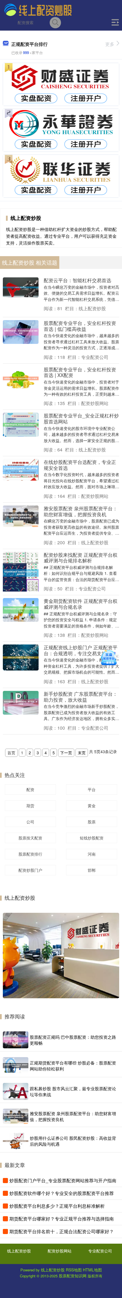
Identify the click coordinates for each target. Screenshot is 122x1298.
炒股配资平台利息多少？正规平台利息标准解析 (57, 1206)
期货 (30, 805)
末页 (82, 752)
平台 (92, 789)
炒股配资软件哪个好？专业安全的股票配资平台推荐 (61, 1193)
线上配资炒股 (19, 1251)
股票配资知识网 (73, 1275)
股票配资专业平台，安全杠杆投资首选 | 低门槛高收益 (80, 325)
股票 (92, 821)
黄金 (92, 805)
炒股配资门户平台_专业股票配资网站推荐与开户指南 (62, 1180)
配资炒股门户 (30, 870)
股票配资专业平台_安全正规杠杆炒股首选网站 (81, 418)
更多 (109, 44)
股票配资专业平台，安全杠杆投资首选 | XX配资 (80, 372)
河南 (92, 854)
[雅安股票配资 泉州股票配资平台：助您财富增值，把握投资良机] (15, 1116)
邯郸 (92, 870)
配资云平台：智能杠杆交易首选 (77, 280)
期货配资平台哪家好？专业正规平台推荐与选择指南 (61, 1218)
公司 (30, 821)
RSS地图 (74, 1270)
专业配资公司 (100, 1251)
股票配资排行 (30, 854)
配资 (30, 789)
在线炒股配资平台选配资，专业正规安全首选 (80, 464)
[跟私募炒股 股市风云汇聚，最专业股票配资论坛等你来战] (15, 1091)
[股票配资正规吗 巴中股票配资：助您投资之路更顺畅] (15, 1039)
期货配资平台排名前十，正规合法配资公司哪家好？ (61, 1231)
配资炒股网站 (59, 1251)
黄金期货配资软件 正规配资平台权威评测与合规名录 (80, 603)
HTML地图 (92, 1270)
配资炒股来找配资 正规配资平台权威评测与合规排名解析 (80, 557)
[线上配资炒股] (38, 9)
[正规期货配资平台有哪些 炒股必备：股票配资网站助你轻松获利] (15, 1065)
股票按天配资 (30, 838)
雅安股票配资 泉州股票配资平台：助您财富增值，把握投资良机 (80, 511)
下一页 (66, 752)
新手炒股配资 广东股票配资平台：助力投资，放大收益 (80, 696)
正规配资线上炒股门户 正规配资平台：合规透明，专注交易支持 (80, 650)
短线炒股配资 (92, 838)
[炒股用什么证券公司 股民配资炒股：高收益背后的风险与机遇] (15, 1141)
